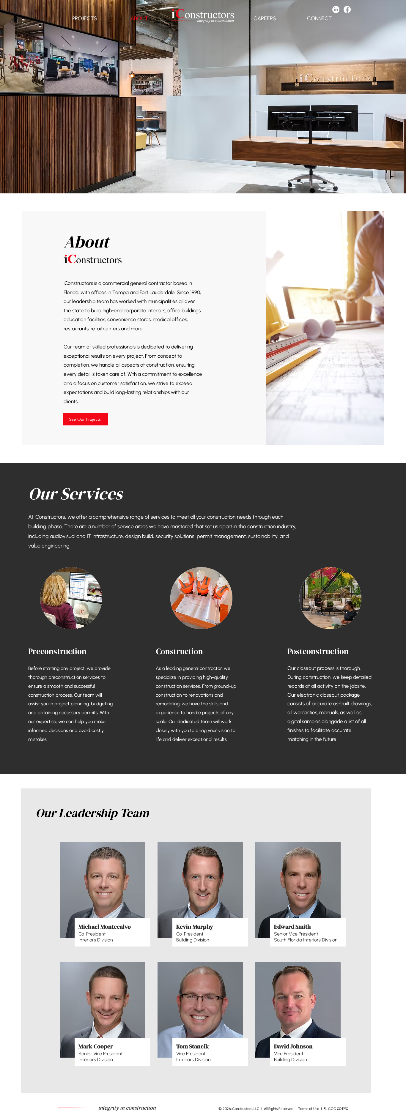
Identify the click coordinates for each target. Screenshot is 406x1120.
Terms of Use (309, 1109)
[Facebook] (347, 9)
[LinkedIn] (335, 9)
